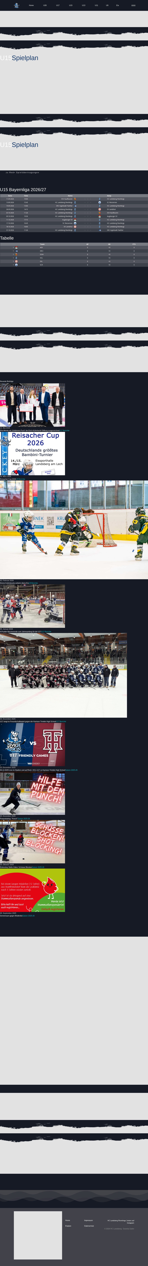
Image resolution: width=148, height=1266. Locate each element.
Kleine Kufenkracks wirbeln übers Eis (14, 583)
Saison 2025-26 (71, 770)
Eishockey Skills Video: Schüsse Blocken (16, 867)
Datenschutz (89, 1226)
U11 (96, 5)
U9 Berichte (20, 479)
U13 (83, 5)
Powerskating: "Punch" (9, 819)
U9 (107, 5)
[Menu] (132, 5)
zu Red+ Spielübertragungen (22, 172)
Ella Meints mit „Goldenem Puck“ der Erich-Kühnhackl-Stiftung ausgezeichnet (29, 430)
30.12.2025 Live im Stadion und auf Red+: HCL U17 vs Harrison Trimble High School (32, 770)
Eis (117, 5)
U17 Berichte (64, 430)
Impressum (88, 1220)
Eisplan (68, 1226)
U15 (70, 5)
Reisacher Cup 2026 (8, 479)
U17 (57, 5)
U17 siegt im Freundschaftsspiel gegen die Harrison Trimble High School (28, 721)
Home (31, 5)
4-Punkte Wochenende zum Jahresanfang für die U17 (20, 632)
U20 (45, 5)
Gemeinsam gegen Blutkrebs (11, 916)
